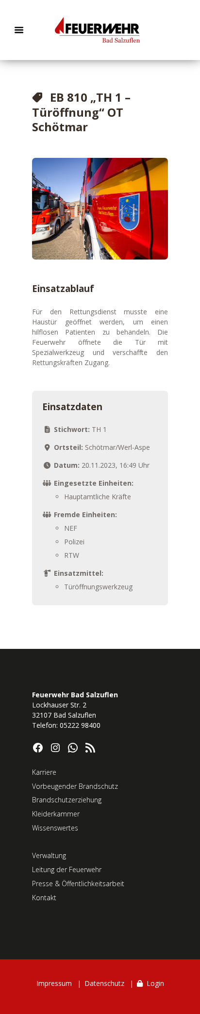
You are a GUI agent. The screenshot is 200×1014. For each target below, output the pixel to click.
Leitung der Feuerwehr (66, 869)
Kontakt (44, 897)
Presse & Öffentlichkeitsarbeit (78, 883)
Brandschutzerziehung (66, 799)
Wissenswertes (55, 827)
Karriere (44, 772)
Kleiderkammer (56, 813)
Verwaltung (49, 855)
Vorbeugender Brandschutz (75, 786)
